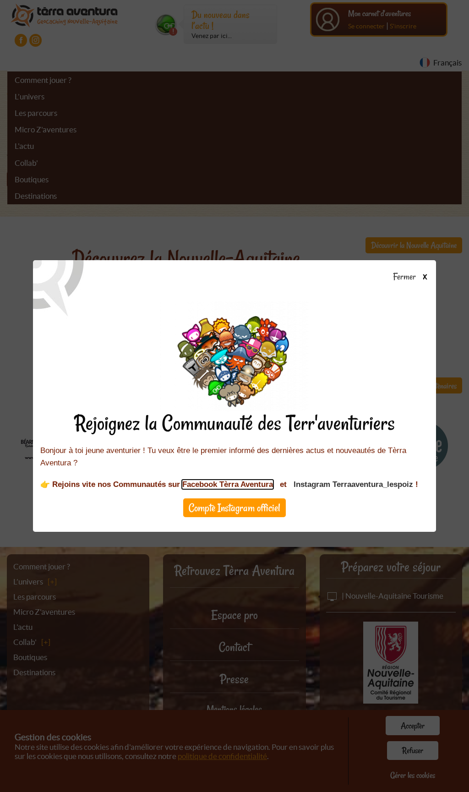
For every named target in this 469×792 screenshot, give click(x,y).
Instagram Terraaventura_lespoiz (353, 484)
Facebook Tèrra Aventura (227, 484)
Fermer (406, 277)
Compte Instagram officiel (234, 508)
